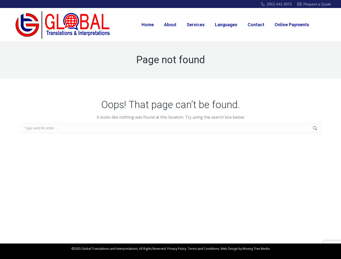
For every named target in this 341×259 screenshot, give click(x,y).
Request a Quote (317, 4)
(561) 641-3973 (279, 4)
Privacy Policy (176, 249)
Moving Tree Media (256, 249)
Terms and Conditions (203, 249)
